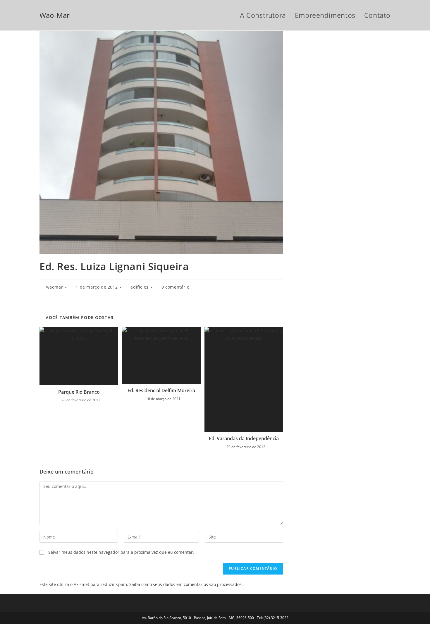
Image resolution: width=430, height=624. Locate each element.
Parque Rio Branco (79, 392)
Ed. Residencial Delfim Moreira (161, 390)
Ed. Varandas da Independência (244, 438)
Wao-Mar (54, 15)
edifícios (139, 287)
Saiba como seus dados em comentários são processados (185, 584)
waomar (54, 287)
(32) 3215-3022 (276, 617)
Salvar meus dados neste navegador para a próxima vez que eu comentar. (121, 552)
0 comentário (175, 287)
